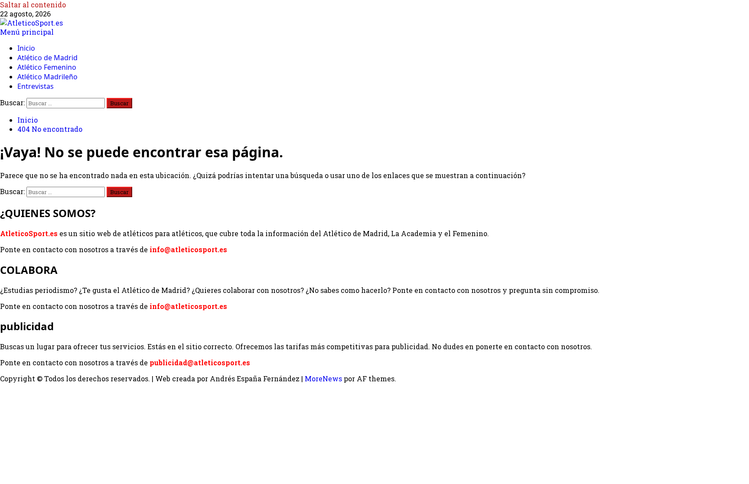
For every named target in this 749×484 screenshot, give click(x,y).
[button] (27, 31)
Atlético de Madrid (47, 57)
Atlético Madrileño (47, 76)
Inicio (26, 48)
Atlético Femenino (46, 67)
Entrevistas (35, 86)
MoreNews (323, 378)
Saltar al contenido (33, 4)
